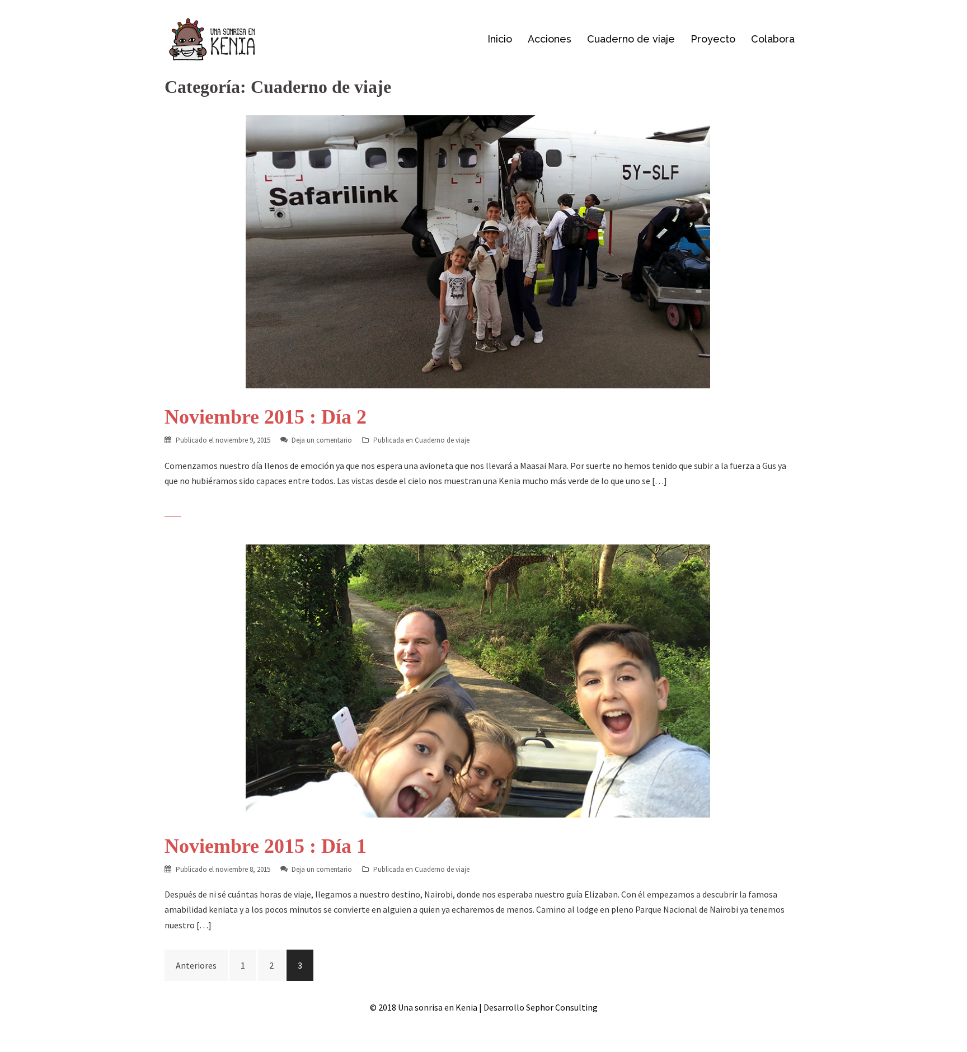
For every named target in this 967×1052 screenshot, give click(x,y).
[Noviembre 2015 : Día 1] (478, 679)
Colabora (773, 39)
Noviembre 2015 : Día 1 (266, 846)
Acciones (549, 39)
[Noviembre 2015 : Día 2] (478, 250)
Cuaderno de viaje (631, 39)
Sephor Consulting (562, 1007)
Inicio (499, 39)
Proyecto (713, 39)
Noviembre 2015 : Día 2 (266, 417)
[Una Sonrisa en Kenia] (212, 38)
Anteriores (196, 965)
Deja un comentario (322, 440)
